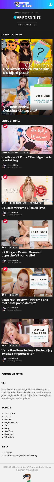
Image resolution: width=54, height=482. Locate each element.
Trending (5, 126)
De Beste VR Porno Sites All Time (23, 208)
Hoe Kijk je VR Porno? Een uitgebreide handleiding (26, 158)
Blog (6, 428)
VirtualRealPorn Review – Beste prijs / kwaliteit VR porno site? (27, 352)
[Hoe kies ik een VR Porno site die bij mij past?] (27, 58)
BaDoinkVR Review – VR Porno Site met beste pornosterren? (25, 301)
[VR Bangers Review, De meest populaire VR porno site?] (27, 234)
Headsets (9, 434)
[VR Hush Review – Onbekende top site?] (27, 96)
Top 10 (7, 416)
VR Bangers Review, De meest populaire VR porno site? (22, 253)
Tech (25, 152)
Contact (8, 452)
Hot (5, 269)
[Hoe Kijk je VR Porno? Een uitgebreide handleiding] (27, 139)
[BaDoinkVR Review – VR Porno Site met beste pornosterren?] (27, 282)
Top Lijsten (36, 203)
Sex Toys (8, 431)
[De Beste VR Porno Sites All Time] (27, 190)
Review (14, 247)
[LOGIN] (50, 4)
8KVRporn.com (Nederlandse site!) (20, 455)
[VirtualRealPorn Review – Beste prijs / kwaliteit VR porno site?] (27, 333)
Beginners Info (11, 152)
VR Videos (9, 437)
